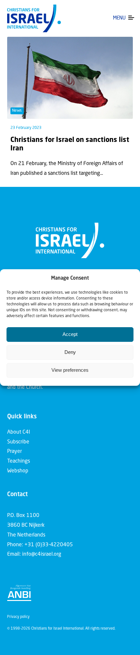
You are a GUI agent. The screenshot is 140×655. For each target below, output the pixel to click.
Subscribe (18, 442)
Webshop (17, 471)
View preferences (70, 370)
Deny (70, 352)
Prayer (14, 451)
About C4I (18, 432)
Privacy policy (18, 617)
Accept (70, 334)
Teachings (18, 461)
